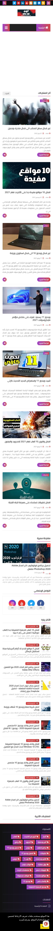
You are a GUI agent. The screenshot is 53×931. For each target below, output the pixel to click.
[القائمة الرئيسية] (6, 27)
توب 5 (26, 859)
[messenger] (39, 3)
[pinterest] (18, 3)
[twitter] (14, 3)
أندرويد (28, 842)
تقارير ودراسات (41, 859)
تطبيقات (43, 853)
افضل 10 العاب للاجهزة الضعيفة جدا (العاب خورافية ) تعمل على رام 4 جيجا (21, 631)
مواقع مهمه (41, 875)
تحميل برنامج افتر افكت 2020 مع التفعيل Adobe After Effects (21, 668)
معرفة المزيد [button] (24, 920)
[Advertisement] (26, 63)
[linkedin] (22, 3)
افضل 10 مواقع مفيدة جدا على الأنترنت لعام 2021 (27, 192)
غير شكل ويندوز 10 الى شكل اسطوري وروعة (30, 253)
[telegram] (35, 3)
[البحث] (4, 3)
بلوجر (28, 847)
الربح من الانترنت (30, 836)
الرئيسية (41, 27)
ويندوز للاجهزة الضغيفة (37, 887)
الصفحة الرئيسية (40, 906)
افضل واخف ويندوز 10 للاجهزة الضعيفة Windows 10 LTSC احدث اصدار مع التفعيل (21, 745)
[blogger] (31, 3)
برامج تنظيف (41, 847)
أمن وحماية (42, 842)
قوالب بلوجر (26, 864)
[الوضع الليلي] (46, 924)
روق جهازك (42, 864)
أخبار (44, 836)
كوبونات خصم (41, 870)
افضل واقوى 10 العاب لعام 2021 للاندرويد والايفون (27, 441)
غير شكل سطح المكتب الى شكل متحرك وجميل (29, 128)
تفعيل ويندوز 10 (27, 853)
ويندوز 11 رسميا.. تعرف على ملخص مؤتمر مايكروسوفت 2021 (31, 318)
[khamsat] (43, 3)
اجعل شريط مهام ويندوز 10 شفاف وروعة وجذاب (21, 708)
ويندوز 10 (26, 881)
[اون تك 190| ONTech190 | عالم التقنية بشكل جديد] (26, 13)
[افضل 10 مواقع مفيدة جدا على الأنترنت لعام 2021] (26, 175)
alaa (47, 573)
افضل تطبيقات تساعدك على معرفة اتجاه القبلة (29, 502)
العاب (15, 836)
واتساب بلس (41, 881)
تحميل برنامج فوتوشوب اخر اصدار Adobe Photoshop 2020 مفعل (31, 567)
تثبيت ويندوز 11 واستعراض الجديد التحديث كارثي (28, 381)
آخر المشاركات (44, 93)
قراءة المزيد (43, 154)
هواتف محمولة (23, 875)
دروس (15, 859)
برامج (17, 842)
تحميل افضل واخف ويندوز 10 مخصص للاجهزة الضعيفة (23, 764)
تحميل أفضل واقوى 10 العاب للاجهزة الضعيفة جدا (23, 782)
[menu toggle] (48, 3)
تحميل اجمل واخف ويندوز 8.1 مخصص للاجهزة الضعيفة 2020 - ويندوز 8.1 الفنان (21, 727)
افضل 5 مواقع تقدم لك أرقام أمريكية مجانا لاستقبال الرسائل (21, 650)
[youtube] (27, 3)
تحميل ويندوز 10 (13, 847)
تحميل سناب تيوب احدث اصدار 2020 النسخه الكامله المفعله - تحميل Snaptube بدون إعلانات (24, 688)
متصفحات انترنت (23, 870)
